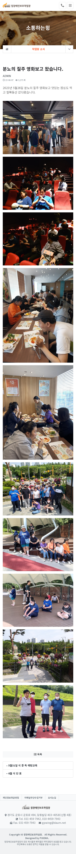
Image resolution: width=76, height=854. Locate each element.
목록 (39, 754)
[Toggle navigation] (70, 5)
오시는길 (52, 797)
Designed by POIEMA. (37, 838)
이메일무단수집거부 (33, 797)
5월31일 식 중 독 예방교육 (22, 765)
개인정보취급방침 (11, 797)
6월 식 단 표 (15, 773)
